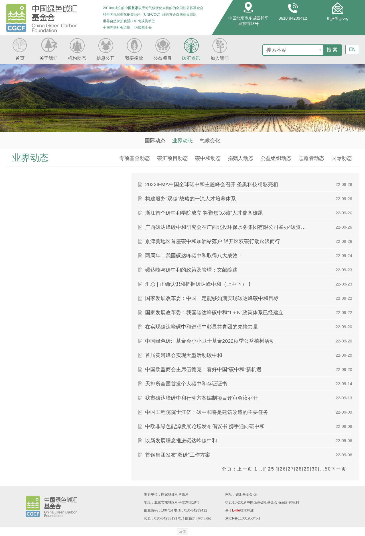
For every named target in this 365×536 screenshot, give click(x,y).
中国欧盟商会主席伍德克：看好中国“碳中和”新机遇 (203, 369)
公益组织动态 (276, 158)
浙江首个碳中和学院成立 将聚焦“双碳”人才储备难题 (204, 213)
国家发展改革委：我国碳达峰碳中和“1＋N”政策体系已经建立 (214, 312)
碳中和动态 (208, 158)
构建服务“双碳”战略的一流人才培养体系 (190, 199)
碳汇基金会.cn (246, 494)
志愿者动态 (311, 158)
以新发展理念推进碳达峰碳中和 (181, 440)
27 (291, 469)
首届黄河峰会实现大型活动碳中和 (183, 355)
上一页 (245, 469)
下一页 (338, 469)
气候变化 (210, 140)
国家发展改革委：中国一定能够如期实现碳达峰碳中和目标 (212, 298)
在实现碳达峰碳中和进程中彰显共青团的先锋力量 (201, 327)
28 (299, 469)
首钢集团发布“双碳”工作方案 (177, 455)
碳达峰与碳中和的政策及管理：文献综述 (191, 270)
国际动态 (155, 140)
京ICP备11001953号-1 (242, 518)
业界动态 (182, 140)
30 (315, 469)
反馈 (182, 531)
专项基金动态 (134, 158)
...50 (325, 469)
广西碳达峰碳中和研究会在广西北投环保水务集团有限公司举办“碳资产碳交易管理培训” (228, 227)
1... (258, 469)
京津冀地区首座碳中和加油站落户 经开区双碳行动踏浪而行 (212, 241)
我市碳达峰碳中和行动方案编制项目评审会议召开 (201, 398)
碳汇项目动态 (172, 158)
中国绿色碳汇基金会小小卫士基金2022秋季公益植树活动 (210, 341)
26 (283, 469)
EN (352, 49)
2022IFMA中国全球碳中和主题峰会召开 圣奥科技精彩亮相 (211, 184)
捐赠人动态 (241, 158)
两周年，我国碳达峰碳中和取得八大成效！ (194, 255)
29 (307, 469)
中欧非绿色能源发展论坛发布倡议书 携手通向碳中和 (205, 426)
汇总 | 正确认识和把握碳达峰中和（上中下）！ (198, 284)
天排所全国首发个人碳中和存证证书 (186, 384)
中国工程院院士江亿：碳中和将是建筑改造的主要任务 (206, 412)
